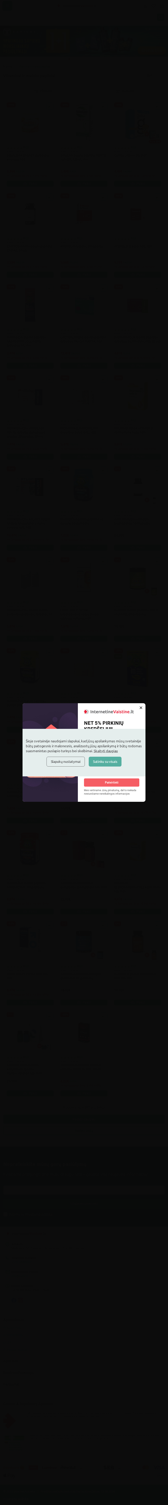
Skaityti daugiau (106, 751)
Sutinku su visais (105, 761)
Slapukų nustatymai (66, 761)
